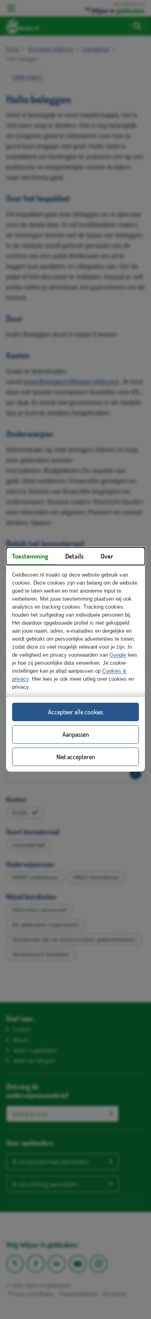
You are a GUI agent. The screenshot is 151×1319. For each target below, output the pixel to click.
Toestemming (30, 556)
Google (118, 655)
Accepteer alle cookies (75, 712)
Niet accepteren (75, 757)
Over (107, 556)
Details (74, 556)
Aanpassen (75, 734)
